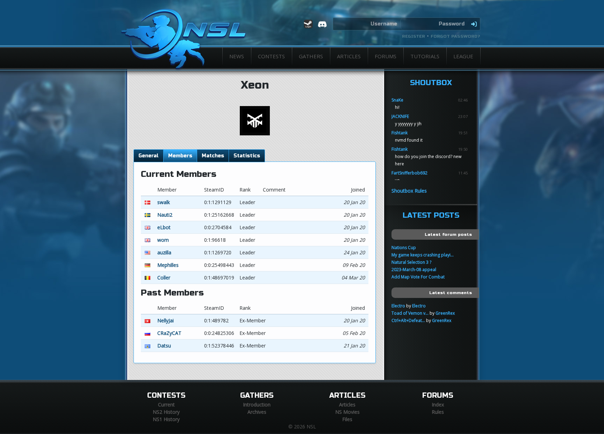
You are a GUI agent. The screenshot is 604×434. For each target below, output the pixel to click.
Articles (349, 56)
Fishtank (399, 133)
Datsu (164, 345)
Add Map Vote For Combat (418, 277)
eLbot (164, 227)
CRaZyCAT (169, 333)
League (463, 56)
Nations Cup (403, 247)
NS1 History (166, 419)
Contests (271, 56)
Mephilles (168, 265)
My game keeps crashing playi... (422, 255)
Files (347, 419)
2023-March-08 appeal (413, 269)
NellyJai (165, 320)
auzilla (164, 252)
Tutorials (424, 56)
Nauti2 (164, 214)
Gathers (311, 56)
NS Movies (347, 412)
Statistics (246, 156)
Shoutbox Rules (409, 190)
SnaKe (397, 100)
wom (163, 240)
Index (438, 404)
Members (180, 156)
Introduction (257, 404)
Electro (398, 306)
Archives (256, 412)
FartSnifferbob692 (409, 173)
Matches (213, 156)
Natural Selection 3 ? (411, 262)
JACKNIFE (400, 116)
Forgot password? (455, 36)
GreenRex (445, 313)
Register (413, 36)
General (148, 156)
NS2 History (166, 412)
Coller (163, 277)
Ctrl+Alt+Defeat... (408, 320)
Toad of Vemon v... (410, 313)
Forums (385, 56)
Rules (438, 412)
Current (166, 404)
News (236, 56)
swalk (163, 202)
